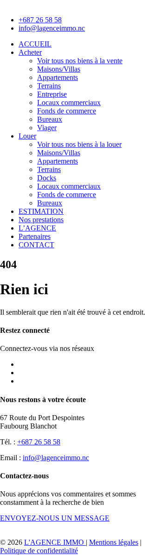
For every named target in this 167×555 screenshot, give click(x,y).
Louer (27, 136)
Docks (46, 178)
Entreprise (52, 94)
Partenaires (35, 236)
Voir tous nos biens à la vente (79, 61)
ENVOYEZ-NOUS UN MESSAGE (54, 518)
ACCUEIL (35, 44)
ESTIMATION (41, 211)
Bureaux (49, 119)
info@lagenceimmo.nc (56, 458)
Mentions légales (113, 542)
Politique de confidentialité (39, 551)
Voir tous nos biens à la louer (79, 144)
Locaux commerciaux (69, 102)
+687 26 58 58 (38, 442)
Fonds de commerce (66, 111)
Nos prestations (41, 220)
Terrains (49, 86)
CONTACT (36, 245)
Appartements (57, 77)
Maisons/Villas (58, 69)
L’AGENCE (37, 228)
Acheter (30, 52)
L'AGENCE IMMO (55, 542)
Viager (47, 128)
